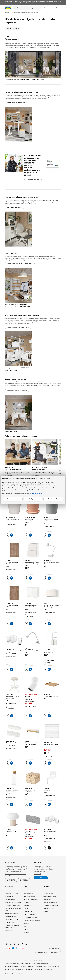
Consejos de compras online (12, 905)
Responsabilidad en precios (11, 966)
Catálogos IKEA (28, 902)
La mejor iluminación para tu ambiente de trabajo (20, 263)
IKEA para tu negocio (13, 28)
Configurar (32, 499)
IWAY (25, 936)
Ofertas (26, 908)
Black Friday (27, 933)
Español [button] (56, 952)
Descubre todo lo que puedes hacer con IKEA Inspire (15, 874)
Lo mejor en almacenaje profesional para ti (18, 327)
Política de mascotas (9, 969)
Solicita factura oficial (10, 899)
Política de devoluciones (53, 966)
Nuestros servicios (48, 890)
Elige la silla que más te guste (14, 207)
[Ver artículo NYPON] (52, 507)
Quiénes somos (28, 890)
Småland (45, 911)
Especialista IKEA (47, 899)
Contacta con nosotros (11, 890)
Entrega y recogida (48, 893)
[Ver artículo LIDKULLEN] (14, 684)
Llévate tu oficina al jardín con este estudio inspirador (25, 12)
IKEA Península (28, 930)
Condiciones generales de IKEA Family (43, 969)
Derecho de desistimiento (11, 913)
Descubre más (37, 874)
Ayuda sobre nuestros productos (13, 902)
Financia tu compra (48, 908)
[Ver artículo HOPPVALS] (52, 731)
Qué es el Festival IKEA (30, 939)
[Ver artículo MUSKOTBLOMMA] (33, 507)
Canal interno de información (26, 966)
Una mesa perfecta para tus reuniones (17, 390)
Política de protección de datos (12, 963)
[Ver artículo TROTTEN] (33, 593)
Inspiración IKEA (28, 905)
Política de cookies (28, 961)
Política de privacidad (26, 963)
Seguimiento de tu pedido (11, 893)
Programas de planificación (50, 905)
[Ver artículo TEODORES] (52, 778)
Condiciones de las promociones (40, 963)
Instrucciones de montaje (11, 919)
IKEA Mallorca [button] (41, 952)
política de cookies (36, 493)
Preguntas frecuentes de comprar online (14, 909)
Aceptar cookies (53, 499)
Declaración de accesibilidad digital (24, 969)
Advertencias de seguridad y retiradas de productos (12, 926)
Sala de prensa (28, 927)
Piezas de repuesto (10, 922)
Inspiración (7, 12)
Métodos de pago (9, 896)
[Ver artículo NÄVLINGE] (33, 639)
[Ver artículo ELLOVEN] (33, 731)
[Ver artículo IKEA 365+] (14, 639)
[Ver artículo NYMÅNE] (52, 550)
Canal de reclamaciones (40, 966)
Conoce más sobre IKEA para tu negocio (33, 180)
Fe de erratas (8, 930)
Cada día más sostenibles (31, 917)
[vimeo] (18, 944)
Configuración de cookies (40, 961)
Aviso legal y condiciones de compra (13, 961)
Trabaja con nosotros (29, 896)
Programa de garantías (11, 916)
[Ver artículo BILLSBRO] (14, 731)
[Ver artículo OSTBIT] (52, 684)
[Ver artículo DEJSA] (14, 819)
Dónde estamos (28, 893)
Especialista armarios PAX (50, 902)
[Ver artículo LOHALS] (14, 550)
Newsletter (27, 923)
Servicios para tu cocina (49, 896)
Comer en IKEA (28, 911)
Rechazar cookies (12, 499)
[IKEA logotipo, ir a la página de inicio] (8, 8)
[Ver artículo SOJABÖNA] (14, 507)
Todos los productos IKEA (31, 899)
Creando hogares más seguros (32, 920)
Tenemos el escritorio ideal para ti (16, 102)
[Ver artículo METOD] (33, 550)
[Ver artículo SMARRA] (33, 778)
